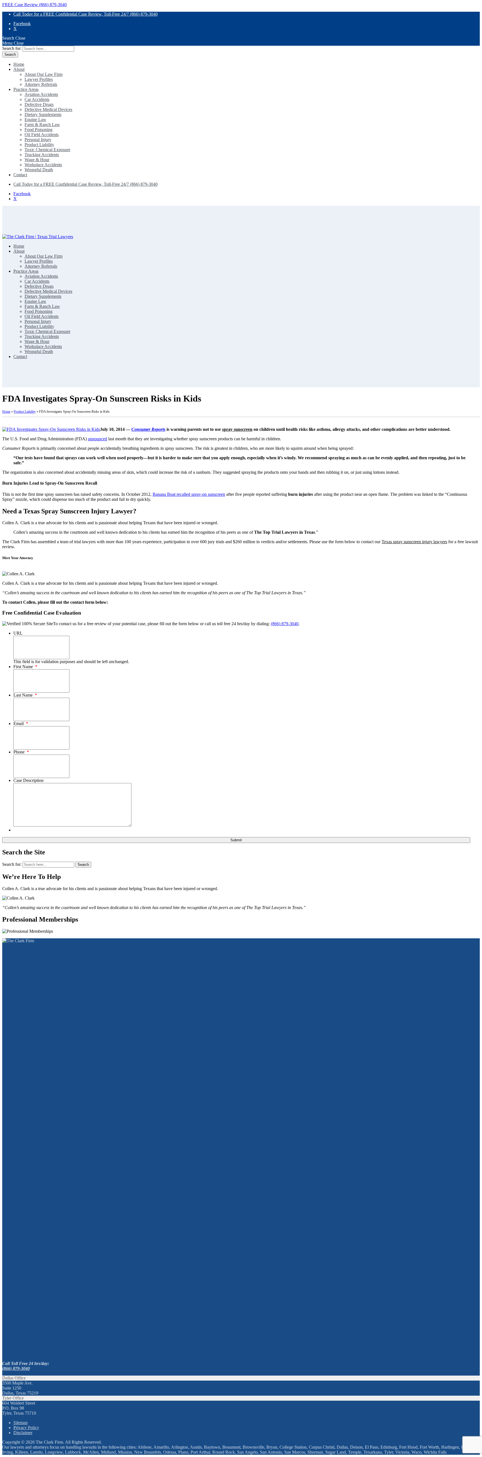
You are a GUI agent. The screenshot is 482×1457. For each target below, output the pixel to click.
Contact (20, 174)
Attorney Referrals (41, 84)
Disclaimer (22, 1432)
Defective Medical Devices (48, 109)
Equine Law (35, 119)
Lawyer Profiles (39, 79)
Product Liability (39, 144)
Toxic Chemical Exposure (47, 149)
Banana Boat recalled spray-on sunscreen (189, 494)
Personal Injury (38, 139)
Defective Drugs (39, 104)
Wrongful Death (39, 169)
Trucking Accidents (42, 154)
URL (18, 633)
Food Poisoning (38, 129)
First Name (25, 666)
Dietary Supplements (43, 114)
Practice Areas (25, 89)
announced (97, 438)
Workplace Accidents (43, 164)
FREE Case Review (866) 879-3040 (34, 4)
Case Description (28, 780)
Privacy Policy (26, 1427)
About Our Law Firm (43, 74)
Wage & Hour (37, 159)
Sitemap (20, 1422)
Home (18, 64)
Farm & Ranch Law (42, 124)
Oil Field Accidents (42, 134)
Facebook (22, 23)
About (19, 69)
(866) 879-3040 (284, 623)
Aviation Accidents (41, 94)
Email (20, 723)
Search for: (11, 48)
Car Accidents (37, 99)
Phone (21, 752)
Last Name (25, 695)
